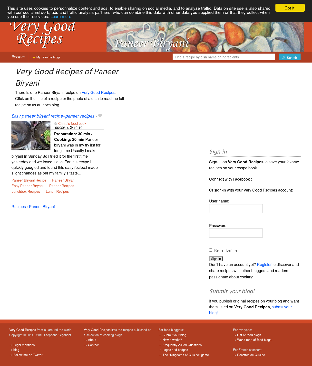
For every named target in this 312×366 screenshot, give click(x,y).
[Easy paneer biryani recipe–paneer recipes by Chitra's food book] (30, 135)
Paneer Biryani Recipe (28, 180)
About (92, 339)
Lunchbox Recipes (25, 191)
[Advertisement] (255, 106)
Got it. (290, 8)
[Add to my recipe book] (100, 116)
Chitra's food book (72, 123)
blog (16, 349)
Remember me (225, 250)
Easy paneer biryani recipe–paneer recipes (52, 116)
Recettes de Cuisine (251, 354)
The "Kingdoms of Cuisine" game (186, 354)
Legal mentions (24, 344)
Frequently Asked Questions (182, 344)
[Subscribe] (55, 123)
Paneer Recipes (61, 185)
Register (264, 264)
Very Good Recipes (98, 92)
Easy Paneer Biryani (27, 185)
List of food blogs (249, 334)
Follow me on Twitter (27, 354)
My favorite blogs (48, 57)
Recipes (18, 57)
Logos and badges (175, 349)
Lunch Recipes (57, 191)
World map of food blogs (254, 339)
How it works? (172, 339)
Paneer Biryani (63, 180)
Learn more (60, 16)
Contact (93, 344)
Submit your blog (174, 334)
